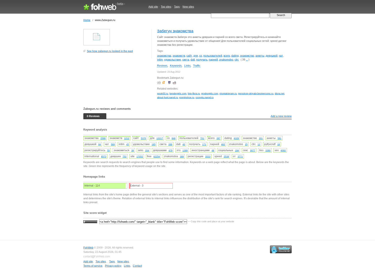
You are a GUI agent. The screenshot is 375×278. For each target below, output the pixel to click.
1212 (126, 138)
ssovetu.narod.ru (205, 97)
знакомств (179, 55)
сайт (189, 55)
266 (170, 144)
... (247, 59)
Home (86, 20)
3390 (268, 150)
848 (174, 138)
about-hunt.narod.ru (167, 97)
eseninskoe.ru (186, 97)
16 (278, 144)
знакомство (247, 55)
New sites (188, 6)
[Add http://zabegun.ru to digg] (159, 82)
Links (187, 65)
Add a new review (281, 116)
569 (113, 144)
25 (246, 144)
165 (154, 144)
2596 (103, 138)
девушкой (272, 55)
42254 (156, 156)
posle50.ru (162, 93)
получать (201, 59)
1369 (185, 150)
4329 (236, 138)
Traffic (196, 65)
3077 (252, 150)
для (195, 55)
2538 (226, 156)
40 (184, 144)
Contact (137, 265)
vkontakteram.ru (228, 93)
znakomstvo (226, 59)
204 (147, 150)
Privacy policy (113, 265)
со (200, 55)
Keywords (176, 65)
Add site (153, 6)
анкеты (259, 55)
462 (223, 144)
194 (237, 150)
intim (160, 59)
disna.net (279, 93)
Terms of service (92, 265)
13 (259, 144)
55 (108, 150)
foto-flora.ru (194, 93)
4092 (283, 150)
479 (171, 150)
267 (218, 138)
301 (261, 138)
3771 (240, 156)
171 (204, 144)
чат (281, 55)
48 (213, 150)
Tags (177, 6)
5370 (143, 138)
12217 (159, 138)
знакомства (164, 55)
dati (193, 59)
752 (125, 156)
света (185, 59)
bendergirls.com (177, 93)
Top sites (166, 6)
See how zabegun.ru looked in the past (110, 51)
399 (182, 156)
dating (235, 55)
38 (132, 150)
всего (227, 55)
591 (279, 138)
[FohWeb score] (90, 221)
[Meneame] (164, 82)
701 (202, 138)
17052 (140, 156)
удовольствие (172, 59)
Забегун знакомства (175, 31)
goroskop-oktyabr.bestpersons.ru (255, 93)
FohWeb (88, 247)
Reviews (162, 65)
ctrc (237, 59)
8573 (103, 156)
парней (213, 59)
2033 (208, 156)
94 (99, 144)
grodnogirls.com (209, 93)
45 (127, 144)
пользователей (212, 55)
